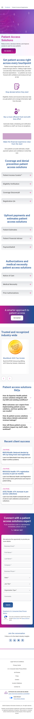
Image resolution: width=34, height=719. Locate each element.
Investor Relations (17, 683)
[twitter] (10, 640)
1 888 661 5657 (18, 530)
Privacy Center (17, 665)
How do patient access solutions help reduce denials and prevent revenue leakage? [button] (15, 418)
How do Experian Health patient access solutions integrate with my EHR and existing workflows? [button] (15, 398)
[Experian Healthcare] (7, 3)
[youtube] (18, 640)
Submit (8, 605)
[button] (3, 378)
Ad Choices (17, 672)
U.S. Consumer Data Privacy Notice (17, 669)
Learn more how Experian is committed (18, 693)
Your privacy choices (19, 698)
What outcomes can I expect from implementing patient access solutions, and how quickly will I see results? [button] (16, 408)
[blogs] (22, 640)
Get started (7, 51)
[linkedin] (14, 640)
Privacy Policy (16, 618)
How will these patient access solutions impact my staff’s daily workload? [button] (15, 427)
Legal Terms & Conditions (17, 661)
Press (17, 676)
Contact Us (17, 686)
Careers (17, 679)
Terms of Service (25, 618)
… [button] (2, 7)
